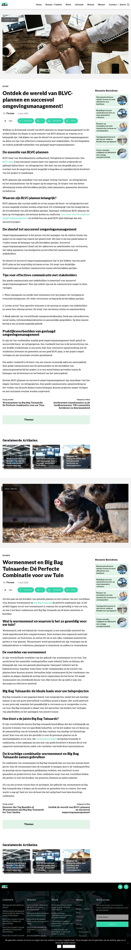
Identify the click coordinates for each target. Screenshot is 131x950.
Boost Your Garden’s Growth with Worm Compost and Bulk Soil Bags (13, 929)
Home (6, 19)
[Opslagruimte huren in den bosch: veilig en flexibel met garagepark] (122, 140)
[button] (124, 4)
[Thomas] (13, 420)
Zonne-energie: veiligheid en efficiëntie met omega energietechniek (37, 907)
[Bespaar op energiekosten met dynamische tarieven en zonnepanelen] (122, 127)
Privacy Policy (69, 946)
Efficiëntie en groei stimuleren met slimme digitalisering (38, 914)
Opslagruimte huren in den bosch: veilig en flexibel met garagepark (106, 139)
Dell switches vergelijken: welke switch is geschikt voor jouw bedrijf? (62, 923)
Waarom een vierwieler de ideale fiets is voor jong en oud (36, 929)
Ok (59, 946)
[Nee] (128, 943)
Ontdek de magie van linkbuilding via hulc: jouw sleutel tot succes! (60, 931)
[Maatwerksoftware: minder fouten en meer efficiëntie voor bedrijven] (122, 100)
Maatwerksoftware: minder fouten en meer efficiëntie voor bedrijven (16, 462)
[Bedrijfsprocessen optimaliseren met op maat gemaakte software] (122, 113)
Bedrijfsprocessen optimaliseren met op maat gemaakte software (45, 462)
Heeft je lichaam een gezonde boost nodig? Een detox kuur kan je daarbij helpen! (13, 913)
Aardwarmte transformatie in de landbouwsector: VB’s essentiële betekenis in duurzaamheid (71, 405)
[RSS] (126, 887)
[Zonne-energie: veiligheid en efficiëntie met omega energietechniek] (122, 153)
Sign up (112, 924)
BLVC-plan (8, 161)
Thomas (10, 113)
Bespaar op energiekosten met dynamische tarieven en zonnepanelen (76, 461)
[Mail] (120, 887)
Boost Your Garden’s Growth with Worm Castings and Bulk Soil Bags (13, 921)
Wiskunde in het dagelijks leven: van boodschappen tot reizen (38, 921)
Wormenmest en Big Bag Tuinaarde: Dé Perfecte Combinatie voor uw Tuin (23, 404)
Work (13, 19)
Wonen (69, 451)
